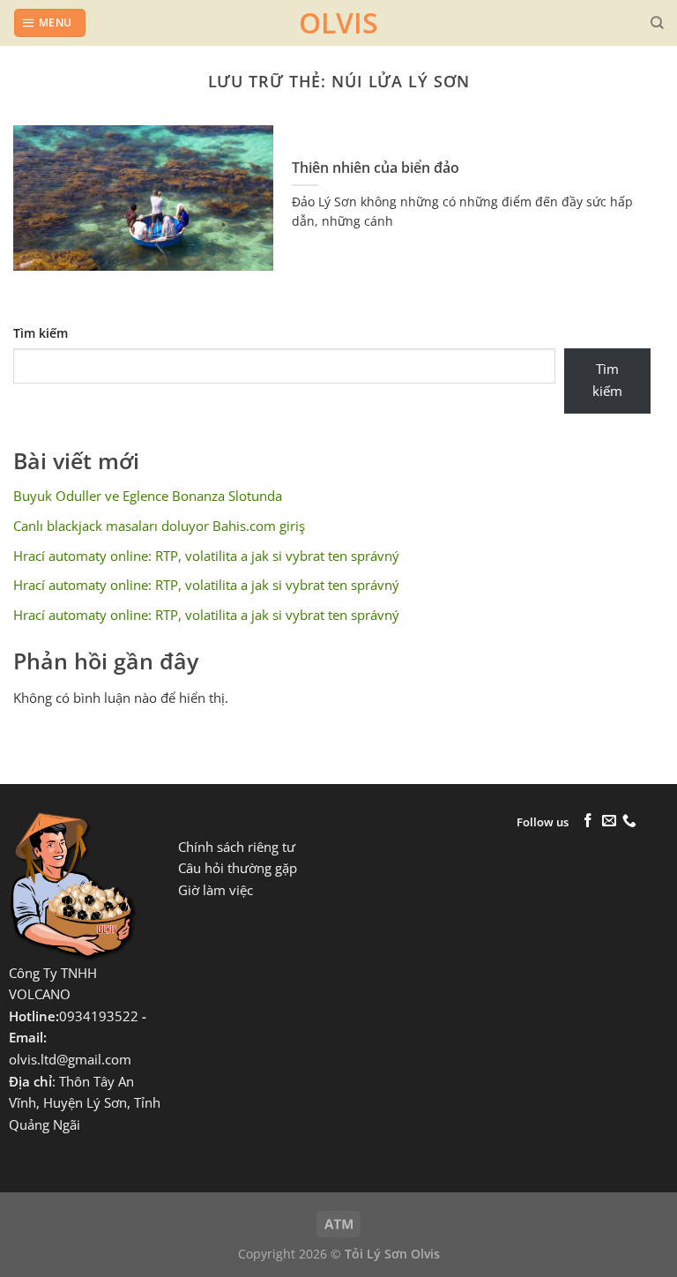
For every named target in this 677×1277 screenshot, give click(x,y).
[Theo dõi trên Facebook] (588, 821)
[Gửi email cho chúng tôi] (609, 821)
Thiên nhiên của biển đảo (375, 168)
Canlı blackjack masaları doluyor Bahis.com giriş (159, 526)
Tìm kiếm (40, 333)
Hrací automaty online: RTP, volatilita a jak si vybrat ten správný (206, 556)
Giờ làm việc (215, 890)
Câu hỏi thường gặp (237, 868)
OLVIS (338, 23)
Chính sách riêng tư (236, 847)
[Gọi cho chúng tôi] (629, 821)
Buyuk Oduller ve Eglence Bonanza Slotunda (147, 496)
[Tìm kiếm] (657, 23)
